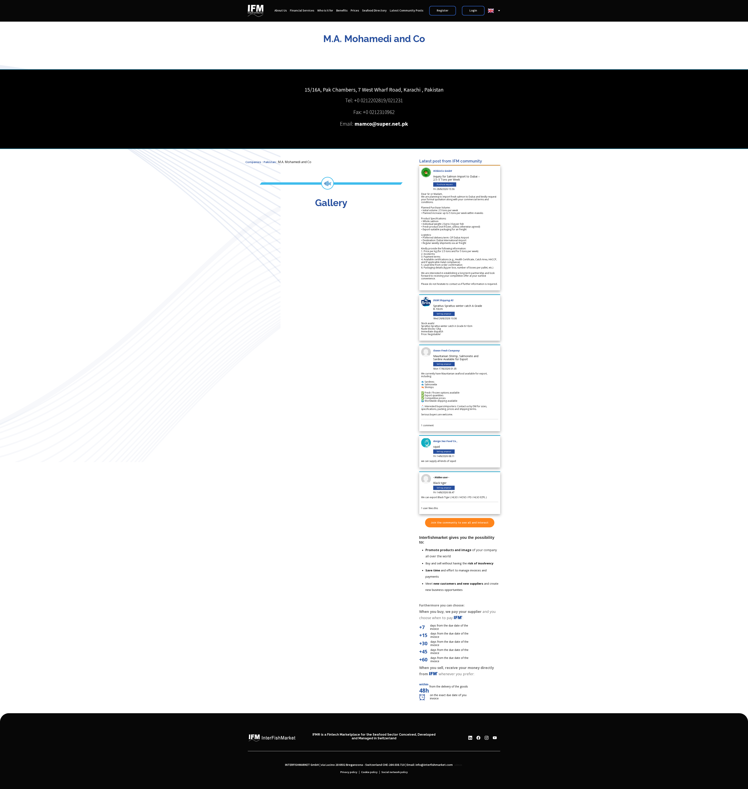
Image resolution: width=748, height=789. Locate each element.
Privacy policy (348, 772)
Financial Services (302, 11)
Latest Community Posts (406, 11)
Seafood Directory (374, 11)
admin (458, 765)
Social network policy (394, 772)
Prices (355, 11)
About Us (280, 11)
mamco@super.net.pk (381, 124)
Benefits (342, 11)
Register (442, 11)
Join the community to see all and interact (460, 522)
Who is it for (325, 11)
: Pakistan (269, 162)
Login (473, 11)
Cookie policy (369, 772)
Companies (253, 162)
